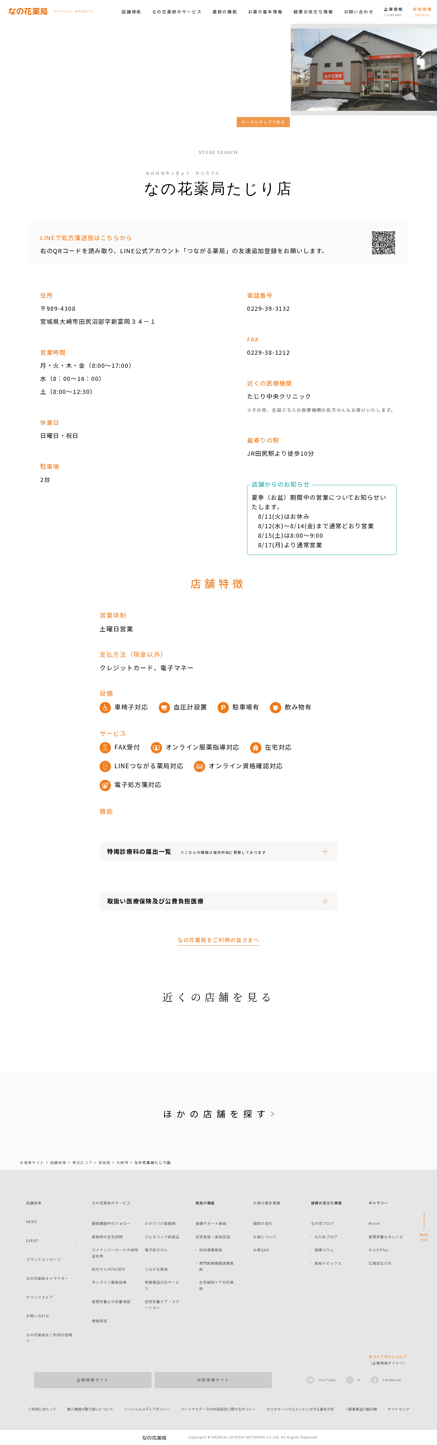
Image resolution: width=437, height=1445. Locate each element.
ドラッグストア (39, 1296)
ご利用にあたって (42, 1408)
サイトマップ (398, 1408)
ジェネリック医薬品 (162, 1236)
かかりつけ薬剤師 (160, 1223)
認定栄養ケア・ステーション (162, 1304)
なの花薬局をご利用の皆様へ (49, 1337)
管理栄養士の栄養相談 (111, 1301)
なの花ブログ (322, 1223)
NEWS (31, 1221)
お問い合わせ (359, 12)
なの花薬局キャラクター (47, 1278)
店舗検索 (132, 12)
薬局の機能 (225, 12)
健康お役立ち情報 (313, 12)
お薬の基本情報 (265, 12)
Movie (374, 1223)
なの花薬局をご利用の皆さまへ (218, 940)
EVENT (32, 1240)
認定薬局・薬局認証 (213, 1236)
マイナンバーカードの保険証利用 (115, 1252)
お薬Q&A (261, 1249)
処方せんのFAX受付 (108, 1269)
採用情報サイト (213, 1380)
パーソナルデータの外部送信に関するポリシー (218, 1408)
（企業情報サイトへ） (388, 1359)
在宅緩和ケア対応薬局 (216, 1285)
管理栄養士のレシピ (386, 1236)
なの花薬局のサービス (177, 12)
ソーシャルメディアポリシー (147, 1408)
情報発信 (99, 1320)
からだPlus (378, 1249)
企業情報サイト (92, 1380)
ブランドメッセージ (43, 1259)
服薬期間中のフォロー (111, 1223)
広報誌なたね (380, 1263)
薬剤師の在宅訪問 (107, 1236)
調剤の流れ (263, 1223)
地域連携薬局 (210, 1249)
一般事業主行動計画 (361, 1408)
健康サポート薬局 (211, 1223)
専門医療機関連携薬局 (216, 1266)
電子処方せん (156, 1249)
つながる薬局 (156, 1269)
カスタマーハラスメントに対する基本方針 (300, 1408)
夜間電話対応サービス (162, 1285)
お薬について (264, 1236)
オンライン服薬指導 (109, 1282)
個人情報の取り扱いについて (90, 1408)
